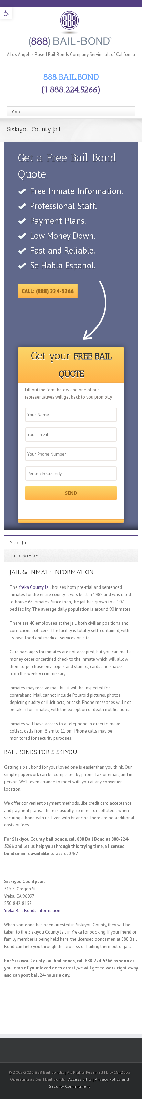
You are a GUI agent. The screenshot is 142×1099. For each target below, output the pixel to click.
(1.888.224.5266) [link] (71, 89)
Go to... (17, 111)
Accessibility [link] (80, 1079)
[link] (6, 13)
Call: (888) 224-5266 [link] (48, 291)
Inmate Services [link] (24, 555)
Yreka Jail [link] (18, 542)
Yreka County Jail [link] (35, 587)
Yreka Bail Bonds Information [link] (32, 911)
